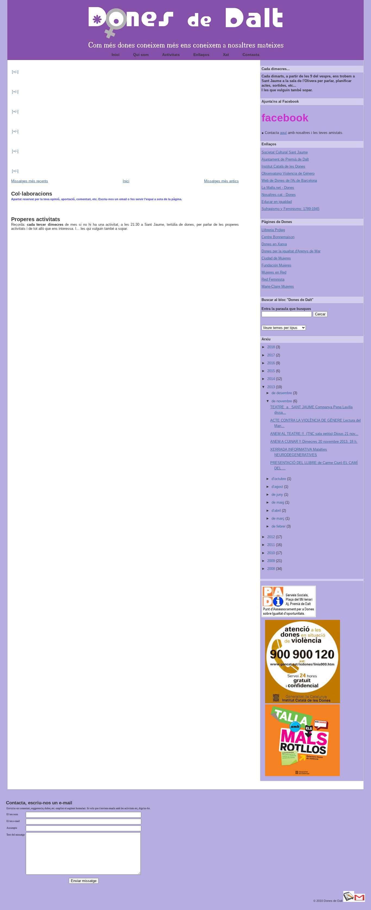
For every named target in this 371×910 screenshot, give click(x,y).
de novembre (282, 401)
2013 (271, 387)
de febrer (279, 526)
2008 (271, 569)
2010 (271, 553)
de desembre (282, 393)
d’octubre (279, 479)
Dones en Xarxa (274, 244)
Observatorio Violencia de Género (288, 173)
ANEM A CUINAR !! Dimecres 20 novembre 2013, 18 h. (313, 442)
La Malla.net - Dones (278, 188)
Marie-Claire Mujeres (278, 286)
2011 (271, 545)
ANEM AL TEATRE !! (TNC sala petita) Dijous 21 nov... (314, 434)
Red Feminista (273, 279)
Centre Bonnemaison (278, 237)
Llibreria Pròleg (273, 230)
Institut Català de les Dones (283, 166)
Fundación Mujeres (276, 265)
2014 (271, 379)
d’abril (277, 511)
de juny (278, 494)
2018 (271, 347)
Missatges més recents (29, 181)
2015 (271, 371)
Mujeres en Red (274, 272)
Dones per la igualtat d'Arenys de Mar (291, 251)
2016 (271, 363)
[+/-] (15, 72)
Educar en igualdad (277, 202)
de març (278, 518)
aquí (283, 133)
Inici (126, 181)
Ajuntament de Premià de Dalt (285, 159)
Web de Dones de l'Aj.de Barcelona (289, 180)
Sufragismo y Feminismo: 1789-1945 (290, 209)
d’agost (278, 487)
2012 (271, 537)
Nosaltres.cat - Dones (279, 195)
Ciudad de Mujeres (276, 258)
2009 (271, 561)
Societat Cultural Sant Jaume (285, 152)
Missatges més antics (221, 181)
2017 (271, 355)
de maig (278, 502)
